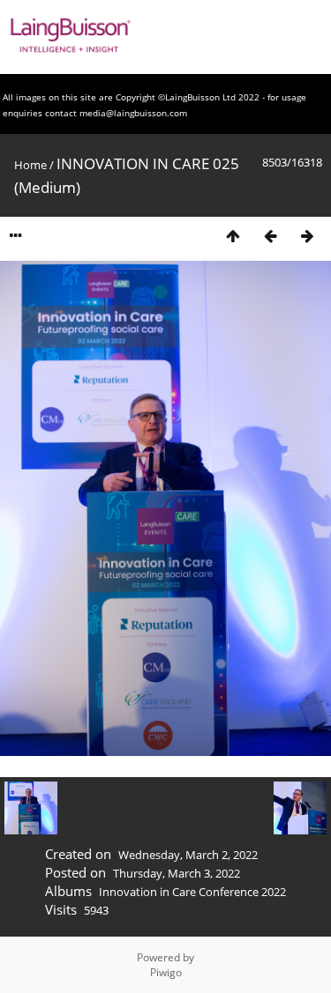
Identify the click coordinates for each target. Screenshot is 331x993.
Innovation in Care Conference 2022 (192, 892)
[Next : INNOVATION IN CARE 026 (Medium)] (307, 236)
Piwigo (166, 972)
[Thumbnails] (233, 236)
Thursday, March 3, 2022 (176, 873)
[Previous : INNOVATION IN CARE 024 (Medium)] (270, 236)
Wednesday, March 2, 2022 (188, 855)
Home (30, 165)
